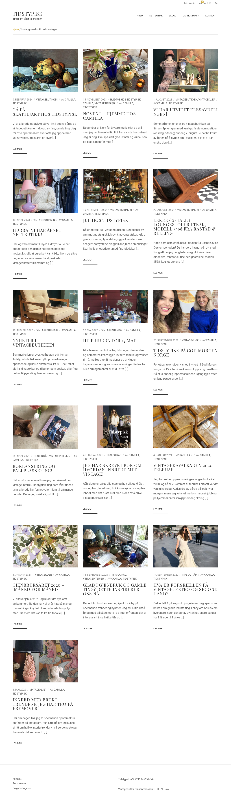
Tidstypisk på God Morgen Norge (185, 352)
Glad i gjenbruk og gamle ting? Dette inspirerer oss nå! (115, 589)
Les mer (17, 149)
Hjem (140, 15)
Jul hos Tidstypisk (105, 220)
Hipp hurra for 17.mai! (110, 340)
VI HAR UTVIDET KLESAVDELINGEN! (185, 112)
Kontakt (210, 15)
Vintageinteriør (105, 103)
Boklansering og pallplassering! (34, 468)
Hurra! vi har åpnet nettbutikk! (37, 232)
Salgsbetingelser (22, 788)
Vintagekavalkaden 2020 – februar (185, 467)
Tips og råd (40, 456)
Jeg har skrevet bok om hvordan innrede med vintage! (112, 469)
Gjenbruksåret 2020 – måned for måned (39, 587)
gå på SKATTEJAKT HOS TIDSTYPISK (45, 112)
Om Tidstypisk (191, 15)
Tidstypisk (28, 13)
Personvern (19, 783)
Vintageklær (206, 99)
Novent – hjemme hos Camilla (109, 116)
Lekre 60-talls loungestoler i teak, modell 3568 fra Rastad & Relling (184, 226)
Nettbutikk (156, 15)
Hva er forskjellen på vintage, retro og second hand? (185, 589)
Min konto (189, 3)
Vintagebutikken (47, 99)
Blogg (172, 15)
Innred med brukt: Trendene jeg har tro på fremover (43, 704)
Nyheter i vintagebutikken (33, 343)
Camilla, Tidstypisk (170, 103)
